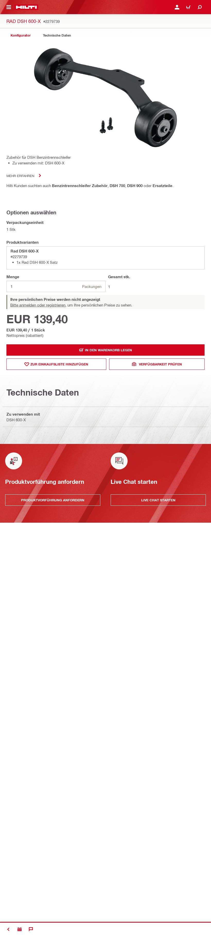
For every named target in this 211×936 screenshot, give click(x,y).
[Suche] (199, 7)
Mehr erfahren (20, 176)
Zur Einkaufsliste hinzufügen (59, 364)
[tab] (21, 35)
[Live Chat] (31, 929)
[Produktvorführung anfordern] (19, 929)
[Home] (26, 7)
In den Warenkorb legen (108, 350)
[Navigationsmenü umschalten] (8, 7)
